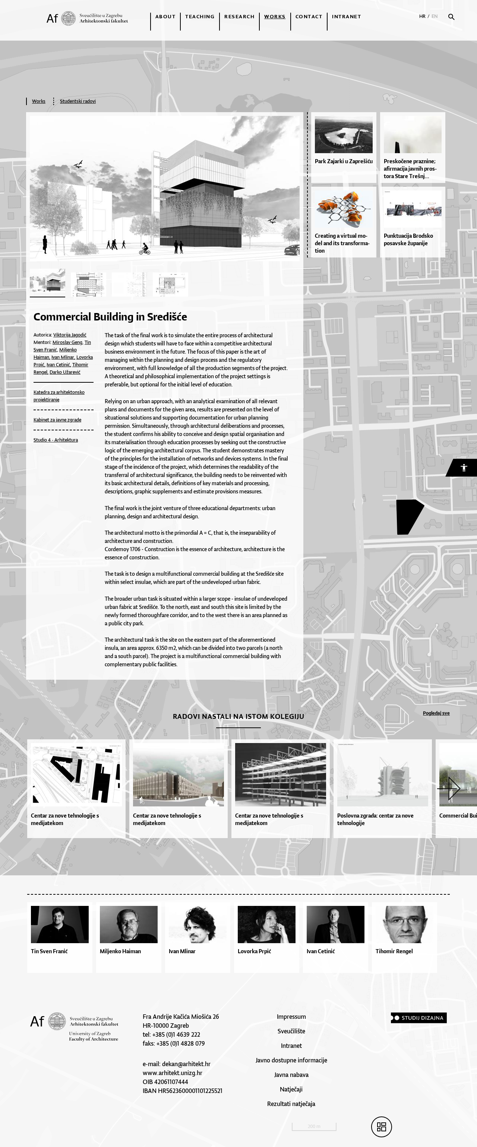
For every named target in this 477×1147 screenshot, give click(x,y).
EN (435, 16)
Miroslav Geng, (68, 342)
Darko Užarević (65, 372)
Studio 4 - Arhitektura (56, 440)
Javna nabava (291, 1075)
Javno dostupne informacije (291, 1060)
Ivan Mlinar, (63, 357)
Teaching (200, 16)
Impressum (291, 1016)
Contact (309, 16)
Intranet (346, 16)
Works (275, 16)
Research (239, 16)
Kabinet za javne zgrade (57, 420)
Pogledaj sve (436, 713)
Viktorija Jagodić (69, 335)
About (165, 16)
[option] (78, 788)
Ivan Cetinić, (59, 364)
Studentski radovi (78, 101)
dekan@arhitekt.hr (186, 1064)
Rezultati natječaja (291, 1104)
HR (422, 16)
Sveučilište (291, 1031)
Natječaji (291, 1089)
